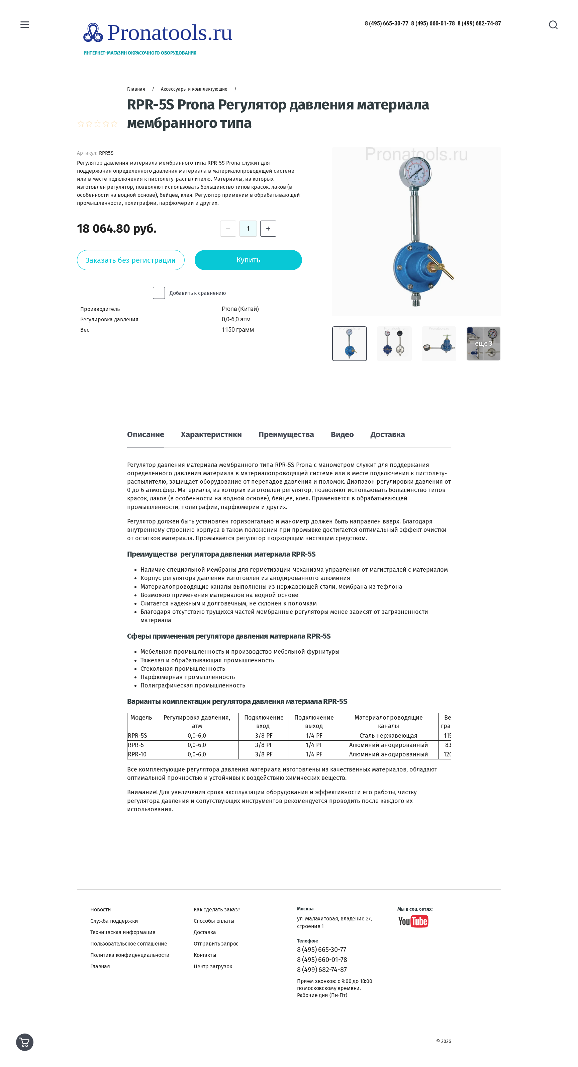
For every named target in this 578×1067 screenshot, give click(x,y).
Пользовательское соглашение (128, 943)
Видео (342, 434)
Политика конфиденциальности (130, 955)
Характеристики (211, 434)
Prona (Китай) (240, 308)
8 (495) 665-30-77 (386, 23)
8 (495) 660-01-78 (433, 23)
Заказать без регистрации (131, 260)
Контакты (205, 955)
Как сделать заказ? (217, 909)
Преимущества (286, 434)
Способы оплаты (214, 921)
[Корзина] (24, 1042)
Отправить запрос (216, 943)
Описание (145, 434)
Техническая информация (122, 932)
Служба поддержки (114, 921)
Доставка (388, 434)
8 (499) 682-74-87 (479, 23)
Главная (100, 966)
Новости (100, 909)
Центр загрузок (213, 966)
